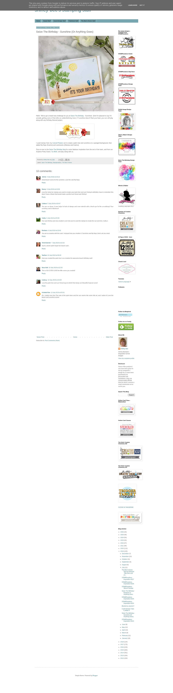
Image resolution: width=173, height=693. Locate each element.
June (124, 624)
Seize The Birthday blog (57, 149)
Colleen (44, 203)
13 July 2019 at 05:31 (58, 292)
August (124, 565)
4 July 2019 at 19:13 (53, 177)
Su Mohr (54, 152)
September (125, 562)
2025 (122, 535)
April (123, 630)
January (125, 638)
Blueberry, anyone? (128, 606)
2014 (122, 653)
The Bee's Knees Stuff (88, 21)
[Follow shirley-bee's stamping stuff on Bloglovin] (125, 316)
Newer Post (40, 337)
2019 (122, 551)
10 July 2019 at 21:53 (55, 267)
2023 (122, 540)
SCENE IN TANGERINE (125, 507)
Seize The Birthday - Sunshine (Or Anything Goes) (128, 614)
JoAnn (44, 177)
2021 (122, 546)
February (125, 635)
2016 (122, 647)
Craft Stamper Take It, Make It (128, 609)
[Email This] (59, 160)
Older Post (109, 337)
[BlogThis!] (62, 160)
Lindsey (44, 280)
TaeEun (44, 255)
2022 (122, 543)
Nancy (44, 189)
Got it (142, 5)
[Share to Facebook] (66, 160)
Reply (44, 182)
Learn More (132, 5)
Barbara (44, 230)
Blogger (95, 675)
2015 (122, 650)
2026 (122, 532)
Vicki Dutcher (46, 243)
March (124, 633)
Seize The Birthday (77, 116)
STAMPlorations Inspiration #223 (128, 620)
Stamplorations (57, 162)
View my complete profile (126, 358)
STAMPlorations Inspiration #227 (128, 578)
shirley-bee (124, 349)
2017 (122, 644)
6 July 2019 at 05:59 (52, 218)
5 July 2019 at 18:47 (54, 203)
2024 (122, 537)
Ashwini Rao (46, 292)
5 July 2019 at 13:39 (53, 189)
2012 (122, 658)
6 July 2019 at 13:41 (54, 230)
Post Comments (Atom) (52, 340)
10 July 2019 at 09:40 (54, 255)
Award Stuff (46, 21)
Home (38, 21)
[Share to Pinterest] (68, 160)
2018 (122, 642)
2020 (122, 548)
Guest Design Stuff (59, 21)
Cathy (44, 218)
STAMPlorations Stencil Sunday (127, 587)
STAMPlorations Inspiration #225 (128, 598)
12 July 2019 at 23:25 (55, 280)
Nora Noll (45, 267)
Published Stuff (73, 21)
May (123, 627)
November (125, 556)
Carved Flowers (57, 143)
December (125, 553)
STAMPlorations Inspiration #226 (128, 583)
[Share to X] (64, 160)
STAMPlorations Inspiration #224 (128, 602)
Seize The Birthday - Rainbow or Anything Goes (128, 592)
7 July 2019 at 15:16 (58, 243)
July (123, 567)
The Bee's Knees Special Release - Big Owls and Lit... (128, 572)
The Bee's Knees (67, 162)
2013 (122, 655)
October (124, 559)
